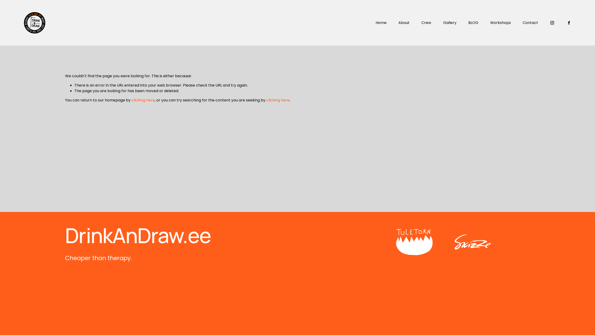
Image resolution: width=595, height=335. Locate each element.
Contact (530, 22)
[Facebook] (569, 22)
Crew (426, 22)
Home (381, 22)
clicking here (143, 100)
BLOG (473, 22)
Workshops (500, 22)
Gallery (449, 22)
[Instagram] (552, 22)
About (404, 22)
